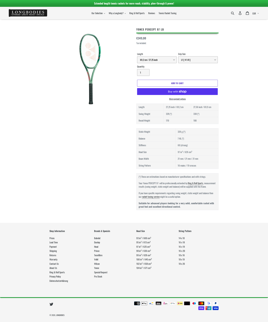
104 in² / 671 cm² (143, 268)
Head (96, 246)
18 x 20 (182, 263)
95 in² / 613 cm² (143, 242)
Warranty (53, 259)
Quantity (140, 66)
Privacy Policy (55, 276)
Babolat (97, 238)
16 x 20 (182, 250)
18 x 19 (182, 259)
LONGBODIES (60, 315)
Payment (53, 246)
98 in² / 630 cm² (143, 250)
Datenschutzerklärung (58, 280)
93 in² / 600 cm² (143, 238)
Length (140, 54)
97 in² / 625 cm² (143, 246)
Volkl (96, 259)
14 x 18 (182, 238)
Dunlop (97, 242)
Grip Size (181, 54)
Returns (52, 255)
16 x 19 (182, 246)
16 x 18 (182, 242)
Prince (96, 250)
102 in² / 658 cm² (144, 263)
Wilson (97, 263)
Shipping (53, 250)
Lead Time (53, 242)
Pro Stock (98, 276)
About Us (53, 268)
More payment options (177, 98)
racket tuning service (151, 196)
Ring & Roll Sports (195, 183)
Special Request (100, 272)
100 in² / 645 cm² (144, 259)
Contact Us (54, 263)
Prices (52, 238)
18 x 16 (182, 255)
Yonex (96, 268)
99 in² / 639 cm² (143, 255)
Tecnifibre (98, 255)
